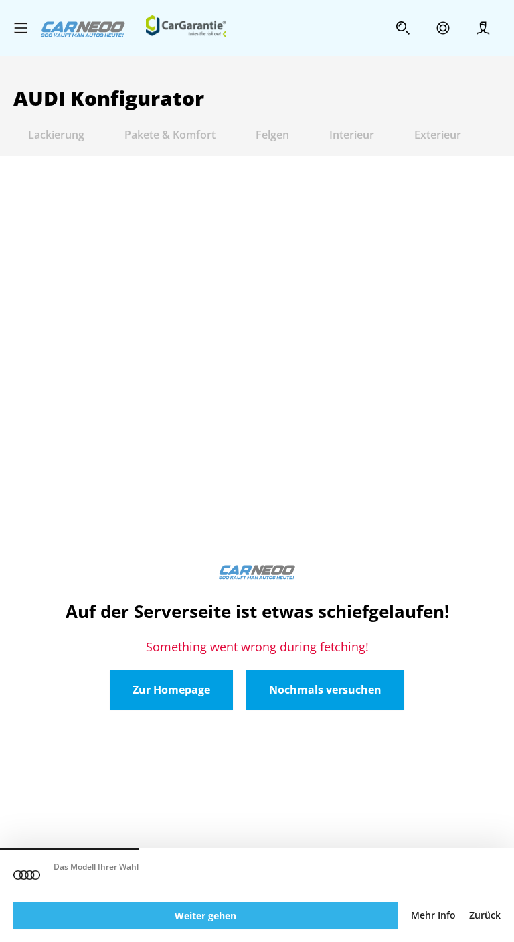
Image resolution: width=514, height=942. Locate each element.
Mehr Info (433, 915)
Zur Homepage (171, 689)
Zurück (485, 915)
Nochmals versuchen (325, 689)
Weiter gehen (205, 915)
